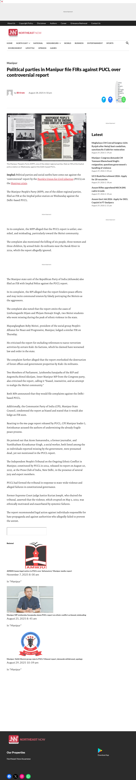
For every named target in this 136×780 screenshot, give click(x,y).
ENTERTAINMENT (95, 43)
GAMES (53, 48)
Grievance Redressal (79, 23)
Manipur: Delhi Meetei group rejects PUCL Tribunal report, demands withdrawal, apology (45, 659)
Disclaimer (41, 23)
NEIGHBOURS (52, 43)
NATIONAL (38, 43)
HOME (9, 43)
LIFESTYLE (30, 48)
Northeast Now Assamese (19, 758)
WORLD (67, 43)
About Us (11, 23)
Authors (53, 23)
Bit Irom (21, 92)
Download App (103, 755)
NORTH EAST (22, 43)
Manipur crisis (19, 183)
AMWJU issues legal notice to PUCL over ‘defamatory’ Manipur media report (39, 571)
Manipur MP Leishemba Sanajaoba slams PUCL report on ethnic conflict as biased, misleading (46, 615)
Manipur (12, 63)
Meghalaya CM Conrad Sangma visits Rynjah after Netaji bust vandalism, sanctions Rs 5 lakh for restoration (110, 146)
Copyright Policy (26, 23)
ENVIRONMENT (15, 48)
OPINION (42, 48)
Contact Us (95, 23)
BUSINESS (79, 43)
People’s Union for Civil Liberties (55, 179)
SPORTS (109, 43)
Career (64, 23)
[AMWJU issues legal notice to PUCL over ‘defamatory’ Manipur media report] (37, 567)
